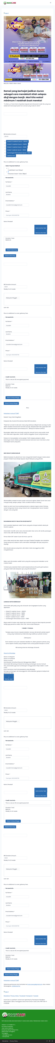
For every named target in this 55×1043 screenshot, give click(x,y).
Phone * (8, 211)
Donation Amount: (11, 134)
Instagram (29, 996)
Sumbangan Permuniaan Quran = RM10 (19, 153)
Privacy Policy (15, 996)
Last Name (9, 192)
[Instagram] (49, 1041)
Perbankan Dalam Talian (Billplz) (17, 174)
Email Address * (10, 201)
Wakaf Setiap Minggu (11, 403)
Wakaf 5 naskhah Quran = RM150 (17, 144)
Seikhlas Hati (11, 156)
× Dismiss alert (9, 678)
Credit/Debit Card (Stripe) (15, 170)
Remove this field (41, 233)
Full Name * (9, 182)
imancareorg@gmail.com (34, 984)
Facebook (22, 996)
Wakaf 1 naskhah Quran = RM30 (16, 150)
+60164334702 (16, 986)
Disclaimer (7, 996)
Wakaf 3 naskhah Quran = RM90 (16, 147)
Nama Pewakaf (8, 221)
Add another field (41, 228)
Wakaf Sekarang (10, 255)
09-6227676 (5, 1036)
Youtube (35, 996)
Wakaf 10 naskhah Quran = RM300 (17, 141)
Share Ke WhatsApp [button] (9, 653)
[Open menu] (50, 3)
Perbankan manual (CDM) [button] (11, 413)
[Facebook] (47, 1041)
